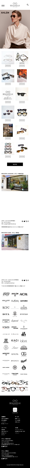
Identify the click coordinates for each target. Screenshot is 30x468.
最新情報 (3, 429)
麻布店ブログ (4, 433)
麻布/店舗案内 (4, 420)
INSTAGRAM (8, 65)
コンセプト (4, 422)
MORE (15, 164)
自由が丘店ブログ (5, 431)
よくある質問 (17, 420)
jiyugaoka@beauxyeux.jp (10, 223)
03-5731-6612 (7, 222)
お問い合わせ (17, 422)
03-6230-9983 (7, 281)
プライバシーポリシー (19, 429)
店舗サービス (17, 418)
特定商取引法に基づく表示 (20, 431)
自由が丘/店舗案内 (5, 418)
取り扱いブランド (5, 423)
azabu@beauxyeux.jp (9, 283)
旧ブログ (3, 434)
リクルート (17, 433)
